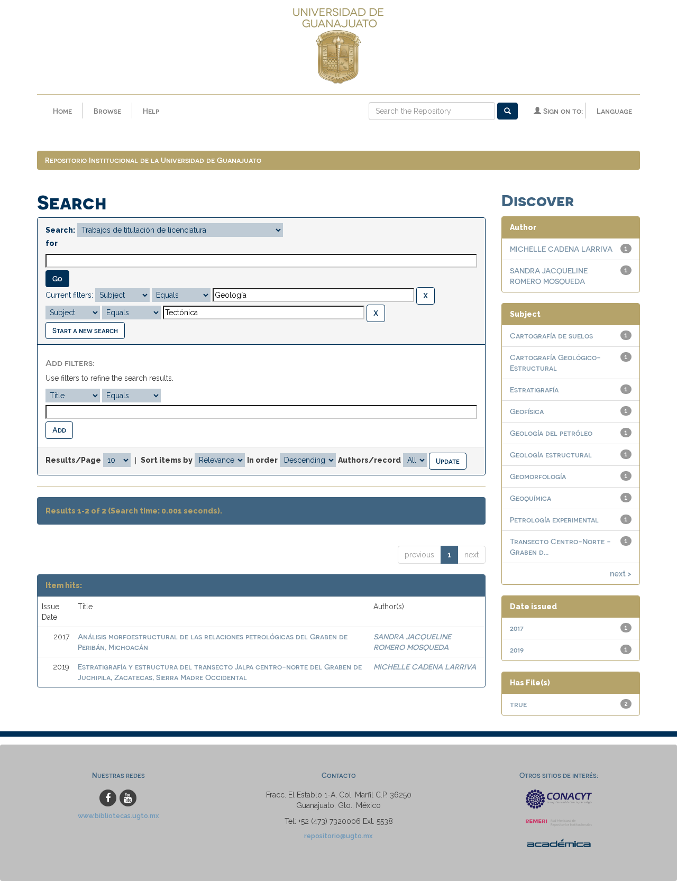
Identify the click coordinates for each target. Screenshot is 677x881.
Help (151, 110)
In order (262, 460)
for (51, 243)
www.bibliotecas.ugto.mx (118, 816)
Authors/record (369, 460)
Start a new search (85, 330)
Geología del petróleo (551, 432)
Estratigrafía (534, 389)
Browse (107, 110)
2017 (517, 627)
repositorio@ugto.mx (338, 836)
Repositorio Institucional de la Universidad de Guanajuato (153, 159)
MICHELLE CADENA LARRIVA (424, 666)
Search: (60, 230)
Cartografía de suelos (551, 335)
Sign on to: (562, 110)
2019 (517, 649)
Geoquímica (530, 497)
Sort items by (167, 460)
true (518, 704)
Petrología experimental (554, 519)
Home (62, 110)
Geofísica (527, 411)
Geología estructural (551, 454)
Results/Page (73, 460)
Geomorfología (538, 476)
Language (614, 110)
